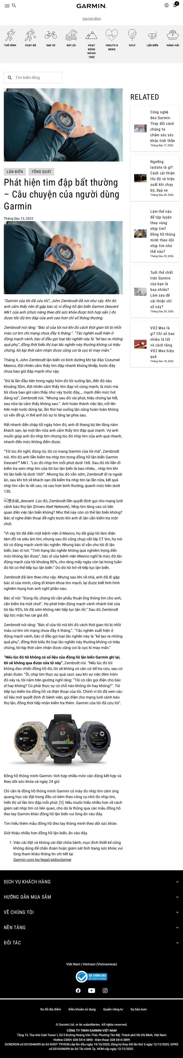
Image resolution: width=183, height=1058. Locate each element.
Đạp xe (50, 45)
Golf (132, 45)
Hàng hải (173, 45)
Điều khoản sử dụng (82, 1009)
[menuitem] (14, 6)
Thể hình (10, 45)
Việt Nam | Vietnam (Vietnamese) (91, 964)
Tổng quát (41, 171)
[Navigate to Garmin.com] (91, 6)
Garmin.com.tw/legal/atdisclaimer (42, 859)
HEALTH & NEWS (112, 47)
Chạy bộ (30, 45)
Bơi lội (71, 45)
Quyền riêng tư (113, 1009)
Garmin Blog (91, 18)
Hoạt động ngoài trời (91, 51)
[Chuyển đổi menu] (3, 5)
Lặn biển (152, 45)
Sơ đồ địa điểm (50, 1009)
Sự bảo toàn (139, 1009)
